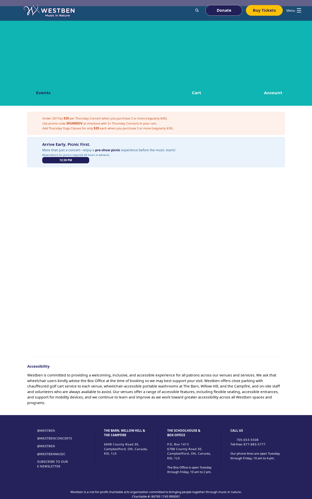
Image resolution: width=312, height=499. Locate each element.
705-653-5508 (248, 440)
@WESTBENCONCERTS (54, 438)
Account (272, 92)
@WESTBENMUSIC (51, 454)
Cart (196, 92)
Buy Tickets (264, 10)
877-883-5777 (255, 444)
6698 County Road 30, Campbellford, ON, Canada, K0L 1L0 (126, 449)
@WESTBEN (46, 430)
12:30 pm (65, 160)
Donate (224, 10)
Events (43, 92)
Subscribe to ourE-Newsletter (52, 463)
